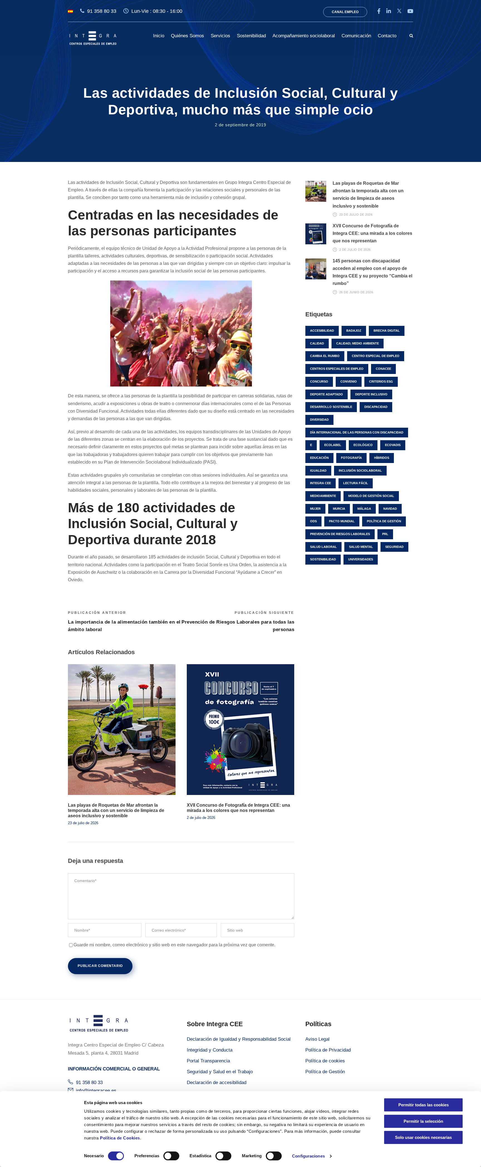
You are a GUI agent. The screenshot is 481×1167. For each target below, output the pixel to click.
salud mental (361, 546)
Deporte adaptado (326, 394)
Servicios (220, 35)
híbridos (381, 457)
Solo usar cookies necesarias (423, 1137)
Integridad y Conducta (209, 1050)
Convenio (348, 381)
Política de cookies (325, 1060)
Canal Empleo (345, 12)
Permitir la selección (423, 1121)
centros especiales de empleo (337, 368)
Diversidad (319, 419)
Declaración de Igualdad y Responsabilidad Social (239, 1039)
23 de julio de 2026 (83, 823)
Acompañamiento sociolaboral (304, 35)
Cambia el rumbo (325, 356)
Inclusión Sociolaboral (360, 470)
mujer (315, 508)
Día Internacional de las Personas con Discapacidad (356, 432)
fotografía (351, 457)
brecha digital (387, 330)
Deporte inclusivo (371, 394)
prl (385, 534)
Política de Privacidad (328, 1050)
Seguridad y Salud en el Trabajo (220, 1071)
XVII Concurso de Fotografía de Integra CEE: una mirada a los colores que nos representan (372, 233)
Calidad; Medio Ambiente (357, 343)
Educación (319, 457)
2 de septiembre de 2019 (240, 124)
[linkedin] (388, 11)
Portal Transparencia (208, 1060)
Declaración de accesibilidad (216, 1082)
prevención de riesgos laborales (340, 534)
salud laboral (323, 546)
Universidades (360, 559)
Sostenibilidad (251, 35)
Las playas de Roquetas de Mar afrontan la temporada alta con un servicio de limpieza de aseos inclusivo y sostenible (116, 810)
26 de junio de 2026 (356, 292)
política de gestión (384, 521)
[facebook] (379, 11)
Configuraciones (308, 1156)
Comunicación (356, 35)
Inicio (158, 35)
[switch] (171, 1155)
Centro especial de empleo (375, 356)
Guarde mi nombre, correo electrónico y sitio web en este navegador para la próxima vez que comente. (174, 944)
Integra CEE (320, 483)
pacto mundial (342, 521)
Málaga (364, 508)
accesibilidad (322, 330)
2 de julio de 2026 (201, 818)
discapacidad (375, 406)
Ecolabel (332, 445)
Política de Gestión (325, 1071)
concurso (319, 381)
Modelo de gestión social (371, 496)
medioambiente (323, 496)
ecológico (363, 445)
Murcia (339, 508)
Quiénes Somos (187, 35)
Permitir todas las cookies (423, 1104)
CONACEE (383, 368)
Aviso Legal (317, 1039)
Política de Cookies (120, 1138)
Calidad (317, 343)
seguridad (394, 546)
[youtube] (410, 11)
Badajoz (353, 330)
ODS (313, 521)
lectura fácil (355, 483)
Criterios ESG (381, 381)
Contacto (387, 35)
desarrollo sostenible (331, 406)
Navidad (390, 508)
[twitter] (399, 11)
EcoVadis (393, 445)
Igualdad (318, 470)
